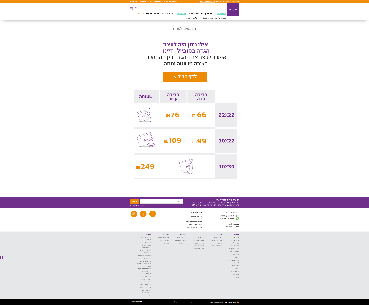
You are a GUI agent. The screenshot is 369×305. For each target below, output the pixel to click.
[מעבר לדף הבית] (233, 9)
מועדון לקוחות (234, 274)
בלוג (151, 2)
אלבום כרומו (235, 240)
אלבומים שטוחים (163, 237)
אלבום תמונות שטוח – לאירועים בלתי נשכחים (144, 271)
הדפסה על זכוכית (206, 18)
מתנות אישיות (234, 252)
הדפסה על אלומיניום (162, 13)
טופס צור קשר (197, 219)
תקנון (142, 205)
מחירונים (165, 2)
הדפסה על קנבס (208, 13)
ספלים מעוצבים (234, 260)
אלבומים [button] (222, 13)
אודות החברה (217, 237)
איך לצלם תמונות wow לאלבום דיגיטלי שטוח (144, 263)
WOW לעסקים (199, 249)
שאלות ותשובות (196, 216)
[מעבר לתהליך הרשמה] (131, 8)
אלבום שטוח (235, 237)
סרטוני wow (147, 277)
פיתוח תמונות (194, 13)
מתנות (149, 13)
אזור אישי (201, 237)
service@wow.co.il (227, 216)
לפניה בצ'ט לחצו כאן (227, 219)
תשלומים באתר (144, 2)
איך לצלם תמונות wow (194, 227)
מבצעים (141, 13)
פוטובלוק (236, 254)
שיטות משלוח (173, 2)
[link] (152, 214)
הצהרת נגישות (217, 246)
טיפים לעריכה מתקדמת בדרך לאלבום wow (146, 244)
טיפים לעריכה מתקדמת (194, 224)
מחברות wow (234, 246)
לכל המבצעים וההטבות (207, 2)
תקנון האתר (218, 243)
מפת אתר (236, 277)
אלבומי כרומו (164, 240)
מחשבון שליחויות (181, 240)
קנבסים (166, 243)
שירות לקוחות (134, 2)
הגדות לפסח (235, 271)
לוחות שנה (182, 13)
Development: (133, 301)
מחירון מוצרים (182, 237)
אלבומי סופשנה (191, 18)
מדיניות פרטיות (134, 205)
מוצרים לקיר (235, 243)
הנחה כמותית (157, 2)
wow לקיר (235, 266)
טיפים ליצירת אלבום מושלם (193, 222)
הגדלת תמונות (220, 18)
